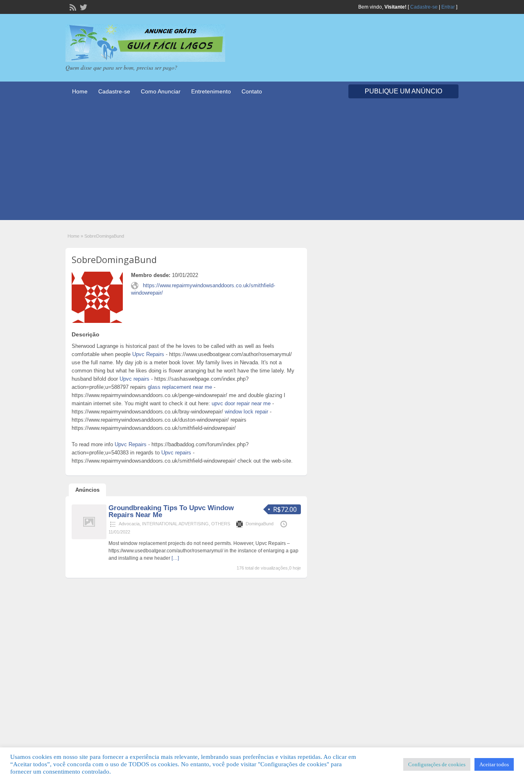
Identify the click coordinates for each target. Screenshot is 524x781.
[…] (175, 558)
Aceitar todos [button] (494, 764)
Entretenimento (211, 91)
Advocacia (129, 523)
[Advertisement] (262, 162)
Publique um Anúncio (403, 91)
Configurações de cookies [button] (436, 764)
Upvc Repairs (148, 354)
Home (80, 91)
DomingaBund (259, 523)
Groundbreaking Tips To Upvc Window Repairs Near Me (171, 511)
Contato (252, 91)
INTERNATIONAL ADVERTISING (175, 523)
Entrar (448, 7)
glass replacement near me (180, 387)
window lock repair (246, 412)
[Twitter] (82, 6)
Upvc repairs (134, 379)
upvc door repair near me (241, 403)
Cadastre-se (424, 7)
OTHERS (220, 523)
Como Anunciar (161, 91)
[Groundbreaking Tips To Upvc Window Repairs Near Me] (89, 537)
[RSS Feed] (72, 6)
